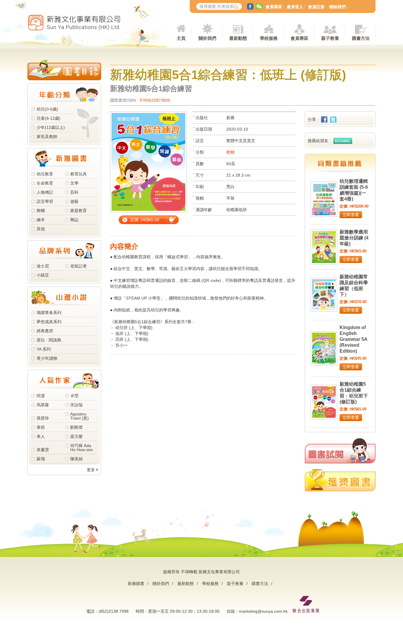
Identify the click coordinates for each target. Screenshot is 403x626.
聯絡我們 (337, 6)
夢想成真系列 (49, 321)
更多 (91, 470)
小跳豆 (43, 275)
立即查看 (351, 214)
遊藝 (74, 201)
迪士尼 (43, 266)
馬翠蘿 (43, 404)
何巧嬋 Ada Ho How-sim (81, 447)
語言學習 (45, 201)
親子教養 (235, 583)
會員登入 (295, 6)
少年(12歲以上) (51, 127)
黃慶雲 (43, 449)
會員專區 (274, 6)
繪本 (41, 219)
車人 (41, 436)
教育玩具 (78, 174)
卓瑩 (74, 395)
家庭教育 (78, 210)
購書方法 (260, 583)
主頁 (181, 38)
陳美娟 (76, 458)
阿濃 (41, 395)
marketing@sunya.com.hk (263, 611)
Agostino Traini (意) (79, 416)
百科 (74, 192)
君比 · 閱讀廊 (49, 340)
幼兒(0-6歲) (47, 109)
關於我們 (161, 583)
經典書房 (45, 330)
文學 (74, 183)
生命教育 (45, 183)
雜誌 (74, 219)
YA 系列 (44, 349)
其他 (41, 228)
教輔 (41, 210)
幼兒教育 (45, 174)
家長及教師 (47, 136)
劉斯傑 (76, 427)
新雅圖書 (136, 583)
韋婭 (41, 427)
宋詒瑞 (76, 404)
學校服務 (269, 38)
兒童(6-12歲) (50, 118)
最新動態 (185, 583)
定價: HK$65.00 (144, 219)
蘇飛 (41, 458)
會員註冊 (316, 6)
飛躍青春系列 (49, 312)
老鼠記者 (78, 266)
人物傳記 (45, 192)
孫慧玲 (43, 418)
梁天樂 (76, 436)
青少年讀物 (47, 358)
